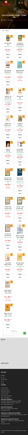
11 (6, 335)
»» (21, 335)
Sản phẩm (10, 20)
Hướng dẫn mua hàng (5, 389)
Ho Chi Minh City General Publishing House (14, 430)
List (4, 30)
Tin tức (2, 381)
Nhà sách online (4, 379)
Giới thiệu (3, 375)
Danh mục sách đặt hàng (5, 397)
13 (12, 335)
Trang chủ (4, 20)
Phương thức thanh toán (5, 391)
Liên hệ (2, 383)
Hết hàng (20, 80)
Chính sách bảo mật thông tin (6, 395)
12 (9, 335)
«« (3, 333)
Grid (8, 30)
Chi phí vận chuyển (4, 393)
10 (3, 335)
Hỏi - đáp (2, 377)
